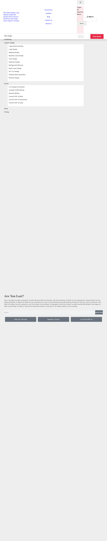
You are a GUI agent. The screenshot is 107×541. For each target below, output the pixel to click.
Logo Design (13, 49)
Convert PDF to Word (16, 96)
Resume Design (14, 78)
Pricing (6, 112)
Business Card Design (16, 55)
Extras (6, 83)
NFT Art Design (14, 71)
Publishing (7, 39)
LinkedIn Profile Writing (16, 90)
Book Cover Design (15, 68)
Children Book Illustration (17, 74)
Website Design (14, 52)
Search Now (99, 312)
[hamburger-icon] (81, 36)
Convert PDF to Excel (16, 103)
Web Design (8, 36)
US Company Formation (17, 87)
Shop (6, 108)
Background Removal (16, 65)
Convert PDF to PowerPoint (18, 99)
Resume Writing (14, 93)
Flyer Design (13, 59)
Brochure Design (14, 62)
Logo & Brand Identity (16, 46)
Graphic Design (9, 43)
